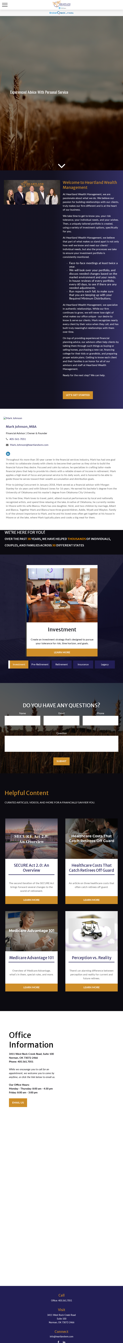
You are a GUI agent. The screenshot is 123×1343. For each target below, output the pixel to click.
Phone (100, 713)
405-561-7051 (17, 439)
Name (22, 713)
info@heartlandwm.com (61, 1337)
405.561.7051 (65, 1301)
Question (61, 733)
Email (61, 713)
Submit (61, 761)
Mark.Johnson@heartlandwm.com (29, 445)
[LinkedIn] (8, 454)
